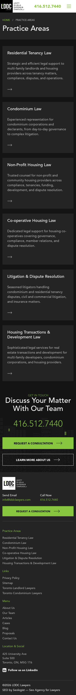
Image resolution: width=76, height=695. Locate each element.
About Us (8, 608)
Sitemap (7, 583)
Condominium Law (14, 543)
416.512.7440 (47, 7)
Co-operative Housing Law (19, 553)
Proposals (8, 633)
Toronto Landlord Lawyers (18, 588)
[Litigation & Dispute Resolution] (9, 312)
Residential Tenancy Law (17, 538)
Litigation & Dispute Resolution (22, 558)
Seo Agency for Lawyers (44, 690)
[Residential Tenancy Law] (9, 89)
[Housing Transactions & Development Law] (9, 373)
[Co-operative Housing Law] (9, 256)
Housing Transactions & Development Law (29, 563)
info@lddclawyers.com (16, 499)
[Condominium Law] (9, 145)
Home (6, 20)
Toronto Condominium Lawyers (22, 593)
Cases (6, 623)
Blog (5, 628)
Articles (7, 618)
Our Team (8, 613)
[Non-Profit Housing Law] (9, 201)
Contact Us (9, 638)
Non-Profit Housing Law (17, 548)
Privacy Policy (10, 578)
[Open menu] (69, 6)
